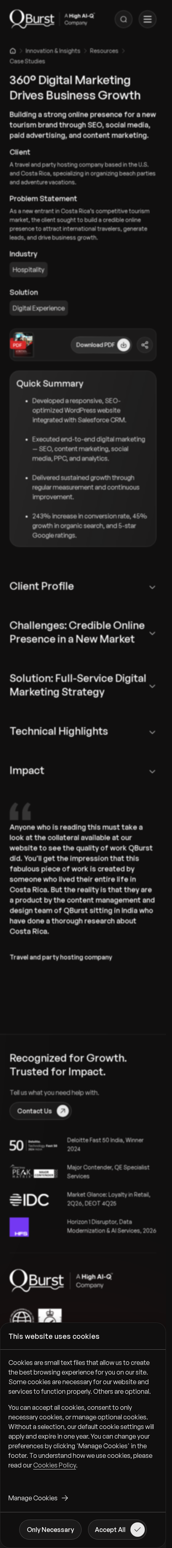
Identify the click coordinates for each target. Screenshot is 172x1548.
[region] (83, 1420)
